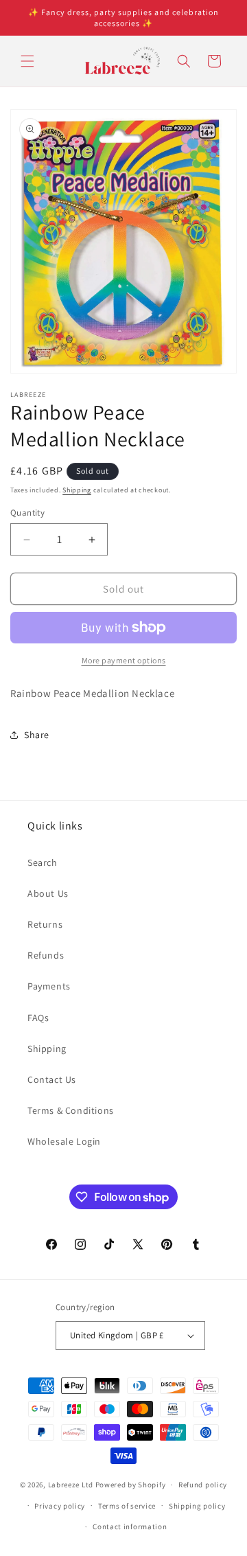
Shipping (76, 489)
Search (42, 862)
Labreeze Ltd (70, 1484)
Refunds (45, 955)
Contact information (130, 1526)
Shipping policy (197, 1506)
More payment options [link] (124, 660)
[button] (27, 61)
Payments (49, 986)
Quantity (27, 512)
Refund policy (202, 1484)
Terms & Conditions (70, 1110)
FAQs (38, 1017)
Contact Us (51, 1079)
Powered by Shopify (130, 1484)
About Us (48, 893)
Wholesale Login (64, 1141)
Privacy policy (59, 1506)
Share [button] (36, 735)
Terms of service (127, 1506)
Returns (44, 924)
